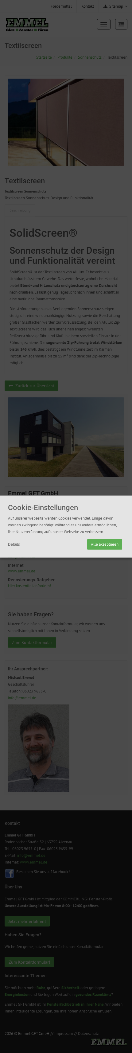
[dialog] (66, 526)
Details (14, 544)
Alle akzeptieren (104, 544)
